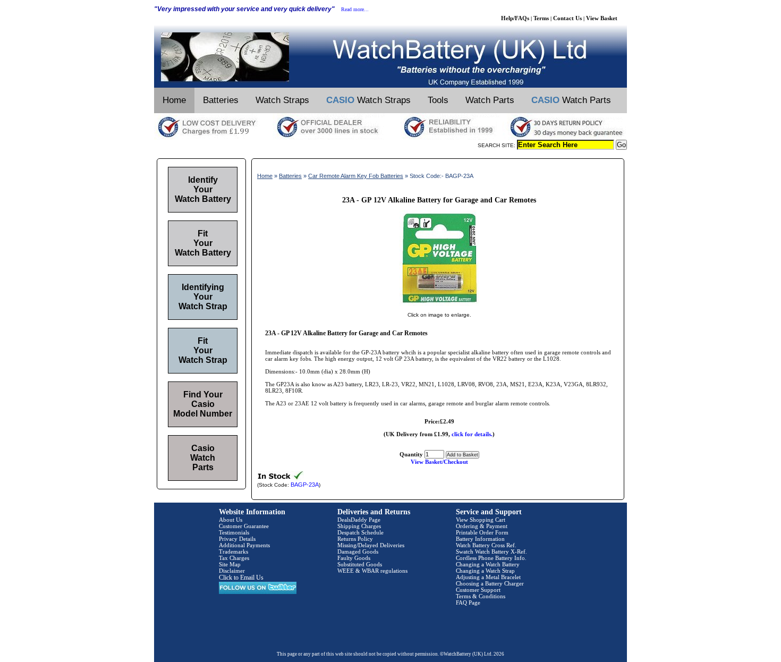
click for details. (472, 434)
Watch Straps (282, 100)
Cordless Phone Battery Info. (491, 558)
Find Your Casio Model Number (202, 404)
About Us (230, 519)
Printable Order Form (482, 532)
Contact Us (567, 18)
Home (174, 100)
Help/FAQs (515, 18)
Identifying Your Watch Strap (203, 297)
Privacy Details (237, 539)
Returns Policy (355, 539)
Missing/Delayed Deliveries (370, 545)
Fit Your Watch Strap (203, 350)
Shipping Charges (359, 526)
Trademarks (233, 551)
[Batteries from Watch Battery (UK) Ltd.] (390, 85)
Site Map (230, 564)
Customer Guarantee (244, 526)
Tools (438, 100)
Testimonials (234, 532)
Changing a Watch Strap (485, 570)
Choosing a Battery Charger (490, 583)
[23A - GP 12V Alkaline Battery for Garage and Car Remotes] (439, 304)
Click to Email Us (241, 577)
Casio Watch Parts (202, 458)
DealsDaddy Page (358, 519)
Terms (541, 18)
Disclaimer (232, 570)
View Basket (601, 18)
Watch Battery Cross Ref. (486, 545)
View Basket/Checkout (439, 462)
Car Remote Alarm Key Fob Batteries (355, 176)
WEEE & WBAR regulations (372, 570)
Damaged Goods (357, 551)
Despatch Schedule (360, 532)
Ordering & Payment (481, 526)
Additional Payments (244, 545)
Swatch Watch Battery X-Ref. (491, 551)
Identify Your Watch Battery (203, 189)
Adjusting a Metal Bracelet (488, 577)
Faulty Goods (353, 558)
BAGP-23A (305, 484)
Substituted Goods (359, 564)
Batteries (221, 100)
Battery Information (480, 539)
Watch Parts (489, 100)
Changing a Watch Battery (488, 564)
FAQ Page (468, 602)
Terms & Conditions (480, 596)
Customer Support (478, 590)
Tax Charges (234, 558)
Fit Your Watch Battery (203, 243)
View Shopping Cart (480, 519)
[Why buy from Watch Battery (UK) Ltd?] (390, 137)
